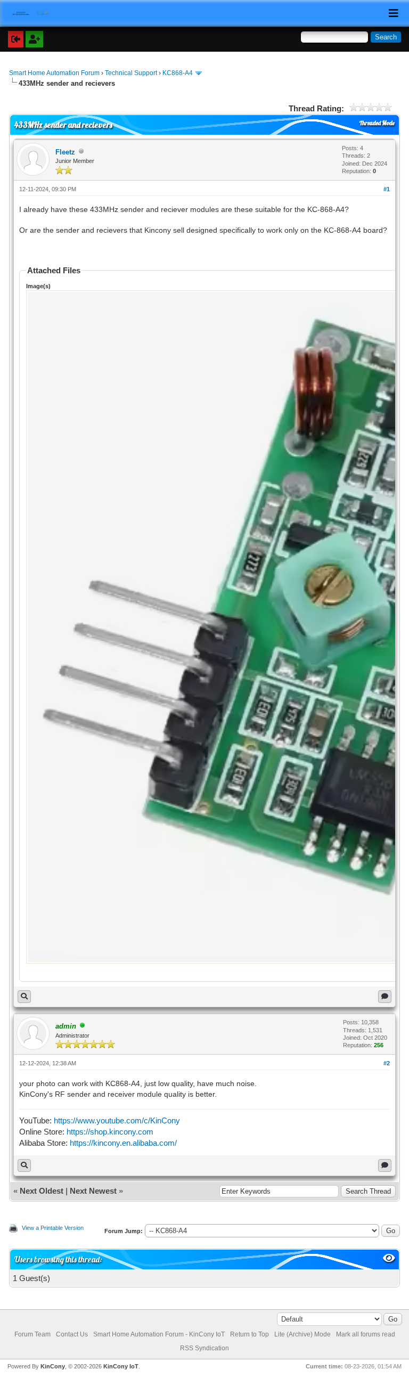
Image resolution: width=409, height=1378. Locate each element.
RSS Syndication (204, 1348)
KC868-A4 (177, 73)
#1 (386, 189)
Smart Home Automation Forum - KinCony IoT (159, 1334)
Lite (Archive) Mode (302, 1334)
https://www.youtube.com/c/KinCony (117, 1120)
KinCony (52, 1366)
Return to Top (249, 1334)
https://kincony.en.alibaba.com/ (123, 1142)
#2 (386, 1063)
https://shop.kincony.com (110, 1131)
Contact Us (72, 1334)
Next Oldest (41, 1190)
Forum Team (32, 1334)
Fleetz (65, 152)
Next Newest (93, 1190)
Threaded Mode (377, 123)
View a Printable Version (53, 1228)
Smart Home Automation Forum (54, 73)
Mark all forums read (365, 1334)
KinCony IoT (120, 1366)
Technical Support (131, 73)
